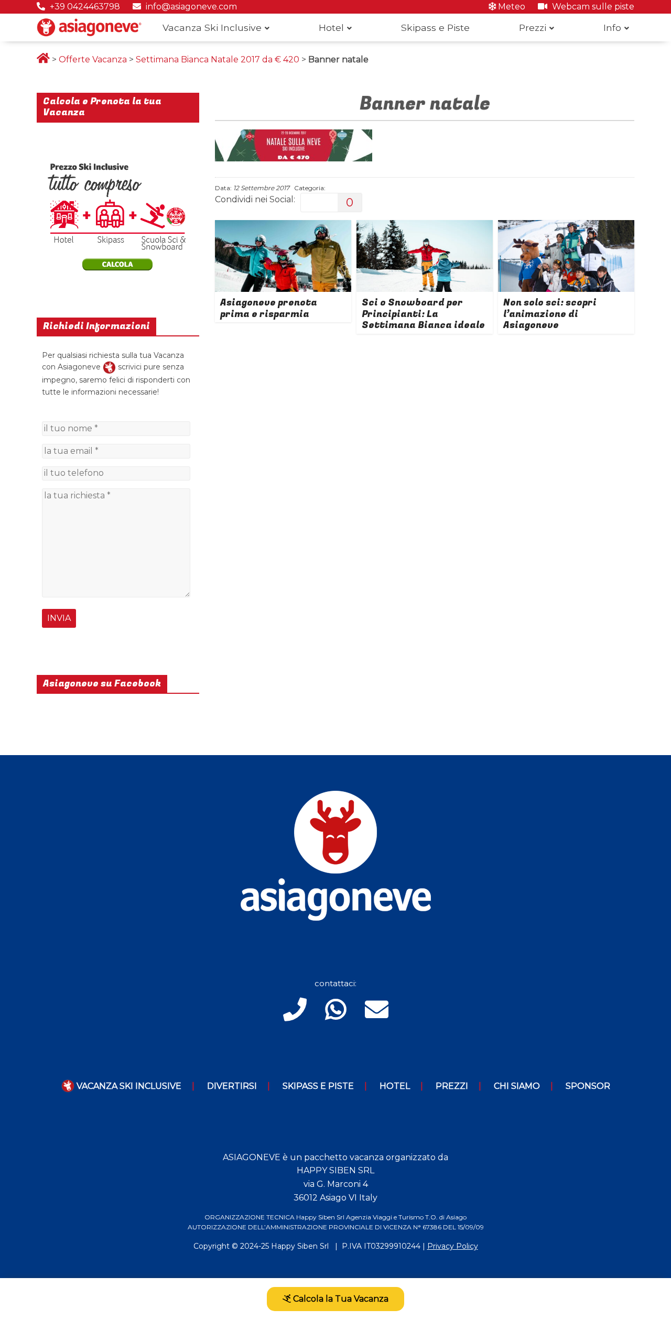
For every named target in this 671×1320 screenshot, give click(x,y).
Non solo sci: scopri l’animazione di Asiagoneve (550, 314)
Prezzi (532, 27)
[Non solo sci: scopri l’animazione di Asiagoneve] (566, 227)
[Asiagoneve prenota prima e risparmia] (283, 227)
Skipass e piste (318, 1086)
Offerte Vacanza (93, 59)
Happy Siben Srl (300, 1246)
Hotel (331, 27)
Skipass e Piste (435, 27)
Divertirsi (232, 1086)
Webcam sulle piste (592, 7)
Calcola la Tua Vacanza (339, 1299)
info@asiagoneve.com (190, 7)
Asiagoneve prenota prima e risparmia (268, 308)
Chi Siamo (517, 1086)
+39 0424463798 (84, 7)
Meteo (510, 7)
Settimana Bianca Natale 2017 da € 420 (217, 59)
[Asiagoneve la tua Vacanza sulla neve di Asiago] (109, 367)
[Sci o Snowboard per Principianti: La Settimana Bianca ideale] (424, 227)
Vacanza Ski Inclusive (212, 27)
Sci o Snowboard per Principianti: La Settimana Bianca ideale (423, 314)
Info (612, 27)
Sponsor (588, 1086)
